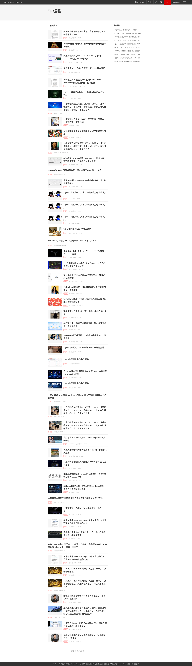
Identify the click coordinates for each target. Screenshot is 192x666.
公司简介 (82, 664)
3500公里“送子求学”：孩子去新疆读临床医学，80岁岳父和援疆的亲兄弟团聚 (129, 37)
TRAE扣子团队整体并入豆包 (76, 359)
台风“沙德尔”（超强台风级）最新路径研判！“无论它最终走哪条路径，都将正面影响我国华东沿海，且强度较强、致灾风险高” (129, 61)
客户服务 (100, 664)
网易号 (65, 38)
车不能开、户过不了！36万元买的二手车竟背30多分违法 (129, 40)
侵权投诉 (136, 664)
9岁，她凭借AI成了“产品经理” (77, 229)
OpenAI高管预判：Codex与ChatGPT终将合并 (84, 347)
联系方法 (88, 664)
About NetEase (75, 664)
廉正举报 (130, 664)
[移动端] (136, 2)
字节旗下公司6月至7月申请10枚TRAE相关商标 (84, 68)
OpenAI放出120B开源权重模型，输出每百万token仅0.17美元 (75, 170)
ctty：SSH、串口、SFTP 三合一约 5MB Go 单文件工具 (72, 241)
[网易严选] (150, 2)
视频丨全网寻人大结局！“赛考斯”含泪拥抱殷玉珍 (129, 54)
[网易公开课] (142, 2)
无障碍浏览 (19, 2)
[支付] (156, 2)
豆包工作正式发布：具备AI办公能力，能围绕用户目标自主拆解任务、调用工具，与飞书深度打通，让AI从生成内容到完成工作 (85, 611)
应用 (11, 2)
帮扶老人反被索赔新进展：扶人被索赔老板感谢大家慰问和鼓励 (129, 51)
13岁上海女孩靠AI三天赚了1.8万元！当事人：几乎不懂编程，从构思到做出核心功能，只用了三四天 (85, 584)
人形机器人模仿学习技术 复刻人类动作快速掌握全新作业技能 (75, 498)
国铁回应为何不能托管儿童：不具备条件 (127, 58)
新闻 (50, 401)
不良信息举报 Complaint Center (118, 664)
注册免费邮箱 (175, 2)
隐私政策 (106, 664)
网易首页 (6, 2)
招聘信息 (94, 664)
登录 (167, 2)
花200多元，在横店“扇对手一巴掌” (126, 30)
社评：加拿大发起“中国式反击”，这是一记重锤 (129, 47)
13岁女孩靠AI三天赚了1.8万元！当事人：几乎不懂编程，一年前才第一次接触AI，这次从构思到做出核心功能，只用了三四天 (85, 107)
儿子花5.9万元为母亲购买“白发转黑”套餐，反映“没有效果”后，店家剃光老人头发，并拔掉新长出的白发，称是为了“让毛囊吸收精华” (129, 33)
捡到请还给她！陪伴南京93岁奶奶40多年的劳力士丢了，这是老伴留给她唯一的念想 (129, 44)
